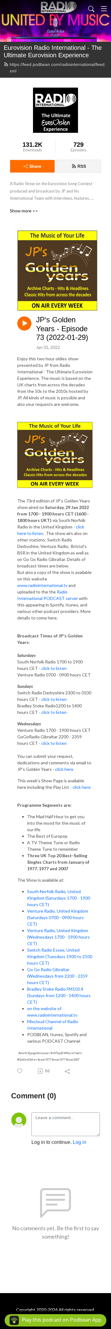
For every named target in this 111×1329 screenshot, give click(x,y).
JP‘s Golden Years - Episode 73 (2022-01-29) (62, 328)
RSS (81, 166)
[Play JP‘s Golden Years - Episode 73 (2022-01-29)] (24, 323)
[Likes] (20, 1071)
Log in (79, 1142)
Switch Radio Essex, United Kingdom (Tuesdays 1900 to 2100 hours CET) (59, 956)
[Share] (67, 1071)
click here (64, 769)
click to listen (54, 668)
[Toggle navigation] (104, 9)
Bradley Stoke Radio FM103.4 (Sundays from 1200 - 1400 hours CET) (59, 995)
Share (35, 166)
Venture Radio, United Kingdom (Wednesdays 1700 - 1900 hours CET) (58, 937)
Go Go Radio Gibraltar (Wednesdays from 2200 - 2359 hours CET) (57, 976)
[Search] (91, 8)
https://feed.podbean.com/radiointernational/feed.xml (58, 67)
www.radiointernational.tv (42, 585)
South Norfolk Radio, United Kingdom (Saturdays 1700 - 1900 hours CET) (58, 898)
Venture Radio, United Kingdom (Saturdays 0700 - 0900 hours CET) (57, 917)
